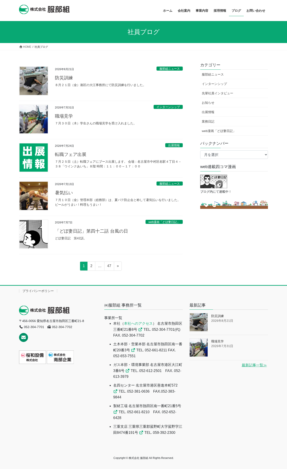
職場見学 (64, 116)
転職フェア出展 (70, 154)
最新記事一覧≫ (254, 365)
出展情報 (174, 145)
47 (109, 267)
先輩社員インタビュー (217, 93)
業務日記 (208, 121)
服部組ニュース (169, 68)
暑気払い (64, 192)
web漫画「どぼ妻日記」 (164, 222)
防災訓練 (64, 77)
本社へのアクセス (138, 323)
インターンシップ (168, 107)
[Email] (23, 337)
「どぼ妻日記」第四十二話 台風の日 (91, 231)
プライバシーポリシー (38, 291)
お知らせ (208, 102)
